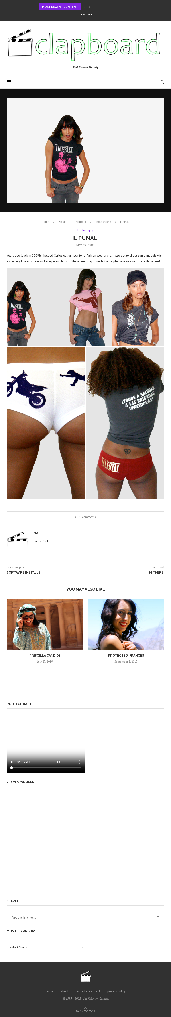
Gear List (85, 14)
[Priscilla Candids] (45, 624)
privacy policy (116, 991)
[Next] (89, 6)
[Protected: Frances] (126, 624)
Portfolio (80, 222)
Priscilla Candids (45, 655)
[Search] (162, 81)
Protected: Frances (126, 655)
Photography (103, 222)
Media (62, 222)
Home (45, 222)
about (64, 991)
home (49, 991)
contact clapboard (88, 991)
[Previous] (85, 6)
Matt (37, 533)
